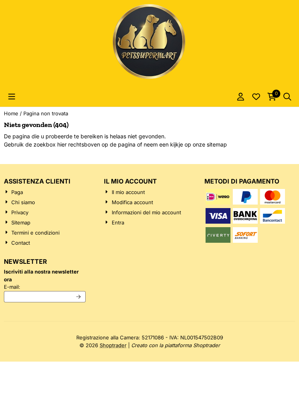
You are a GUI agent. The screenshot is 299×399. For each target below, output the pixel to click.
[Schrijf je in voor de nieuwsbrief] (79, 297)
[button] (11, 97)
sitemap (217, 144)
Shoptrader (113, 345)
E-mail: (45, 286)
